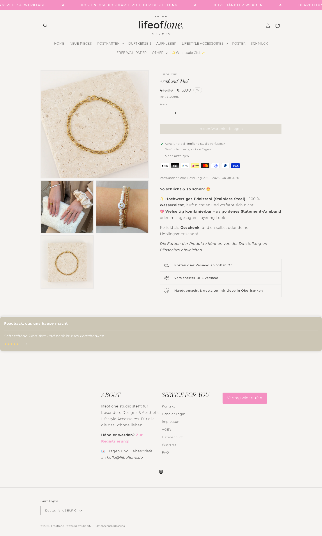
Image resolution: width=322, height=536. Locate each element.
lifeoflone (57, 525)
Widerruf (169, 445)
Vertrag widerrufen (244, 398)
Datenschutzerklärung (110, 525)
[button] (45, 25)
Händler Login (173, 414)
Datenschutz (172, 437)
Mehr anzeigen (177, 156)
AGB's (167, 430)
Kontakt (168, 406)
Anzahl (165, 104)
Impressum (171, 422)
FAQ (165, 453)
